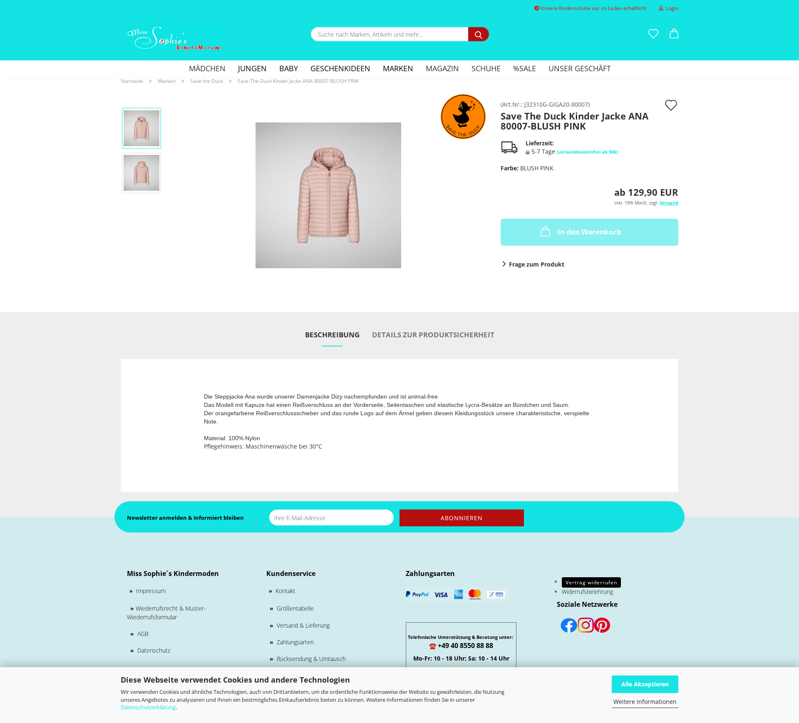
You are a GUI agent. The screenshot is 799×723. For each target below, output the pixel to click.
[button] (674, 34)
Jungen (252, 68)
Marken (398, 68)
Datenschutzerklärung (148, 707)
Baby (288, 68)
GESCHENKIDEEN (340, 68)
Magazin (442, 68)
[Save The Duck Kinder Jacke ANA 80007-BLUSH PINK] (328, 195)
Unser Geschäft (579, 68)
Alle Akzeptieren (645, 684)
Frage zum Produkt (536, 264)
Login (670, 8)
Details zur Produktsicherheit (433, 334)
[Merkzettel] (653, 34)
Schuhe (486, 68)
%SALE (524, 68)
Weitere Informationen (645, 702)
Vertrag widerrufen (591, 582)
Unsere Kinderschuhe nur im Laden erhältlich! (592, 8)
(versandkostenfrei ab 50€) (587, 152)
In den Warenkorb (589, 232)
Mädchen (207, 68)
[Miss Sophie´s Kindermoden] (176, 38)
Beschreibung (332, 334)
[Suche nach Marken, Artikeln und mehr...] (478, 34)
